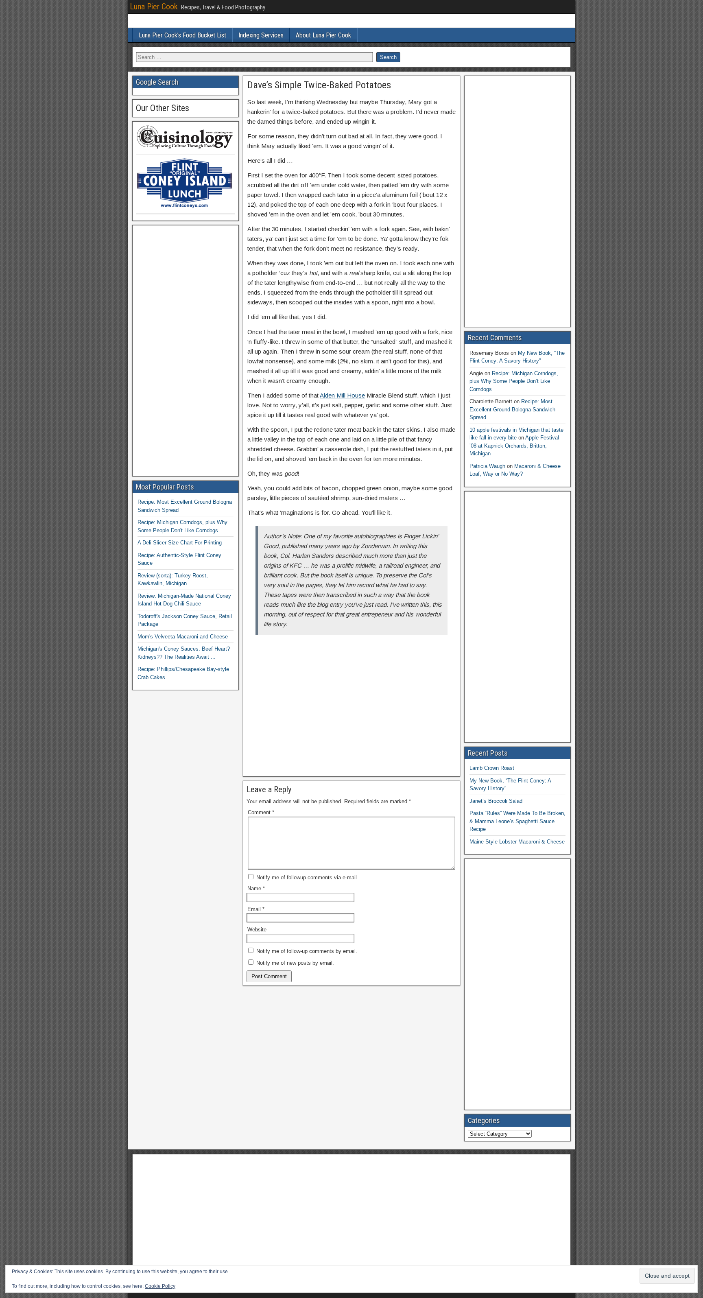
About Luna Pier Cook (323, 35)
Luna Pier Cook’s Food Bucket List (182, 35)
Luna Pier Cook (154, 6)
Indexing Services (261, 35)
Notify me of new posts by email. (295, 963)
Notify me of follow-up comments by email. (306, 951)
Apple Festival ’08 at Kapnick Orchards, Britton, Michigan (514, 446)
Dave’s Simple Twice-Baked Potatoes (319, 85)
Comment (261, 812)
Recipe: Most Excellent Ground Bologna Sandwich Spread (512, 409)
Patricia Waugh (487, 466)
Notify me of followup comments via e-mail (306, 877)
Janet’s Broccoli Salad (495, 801)
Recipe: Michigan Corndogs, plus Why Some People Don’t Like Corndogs (513, 381)
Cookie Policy (160, 1286)
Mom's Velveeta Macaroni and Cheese (183, 637)
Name (256, 888)
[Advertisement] (351, 712)
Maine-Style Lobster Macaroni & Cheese (517, 842)
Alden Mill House (342, 395)
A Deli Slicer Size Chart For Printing (180, 543)
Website (256, 930)
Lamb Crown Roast (491, 768)
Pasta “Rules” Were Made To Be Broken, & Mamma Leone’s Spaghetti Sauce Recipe (517, 821)
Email (255, 909)
